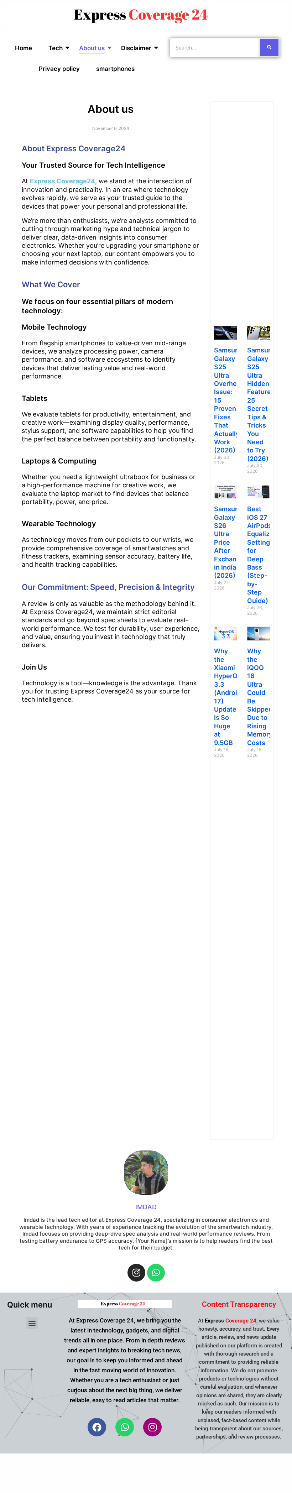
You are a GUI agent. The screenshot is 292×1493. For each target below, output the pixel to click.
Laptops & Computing (59, 461)
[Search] (269, 47)
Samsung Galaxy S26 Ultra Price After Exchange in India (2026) (229, 542)
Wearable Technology (59, 523)
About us (92, 48)
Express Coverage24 (62, 181)
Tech (55, 48)
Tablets (34, 398)
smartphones (115, 68)
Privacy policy (59, 68)
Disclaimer (136, 48)
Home (23, 48)
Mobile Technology (54, 327)
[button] (32, 1323)
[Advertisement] (242, 212)
